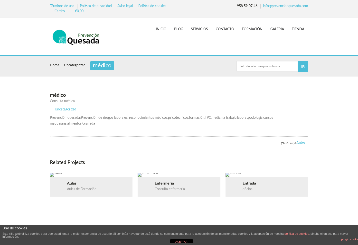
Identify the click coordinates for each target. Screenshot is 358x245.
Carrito (60, 11)
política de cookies (296, 233)
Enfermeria (164, 183)
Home (54, 65)
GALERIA (277, 29)
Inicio (161, 29)
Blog (178, 29)
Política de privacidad (96, 6)
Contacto (225, 29)
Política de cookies (152, 6)
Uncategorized (74, 65)
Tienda (298, 29)
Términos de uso (62, 6)
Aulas (293, 143)
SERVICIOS (199, 29)
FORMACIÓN (252, 29)
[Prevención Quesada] (78, 37)
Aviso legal (125, 6)
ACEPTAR (181, 241)
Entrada (249, 183)
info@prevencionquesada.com (285, 6)
